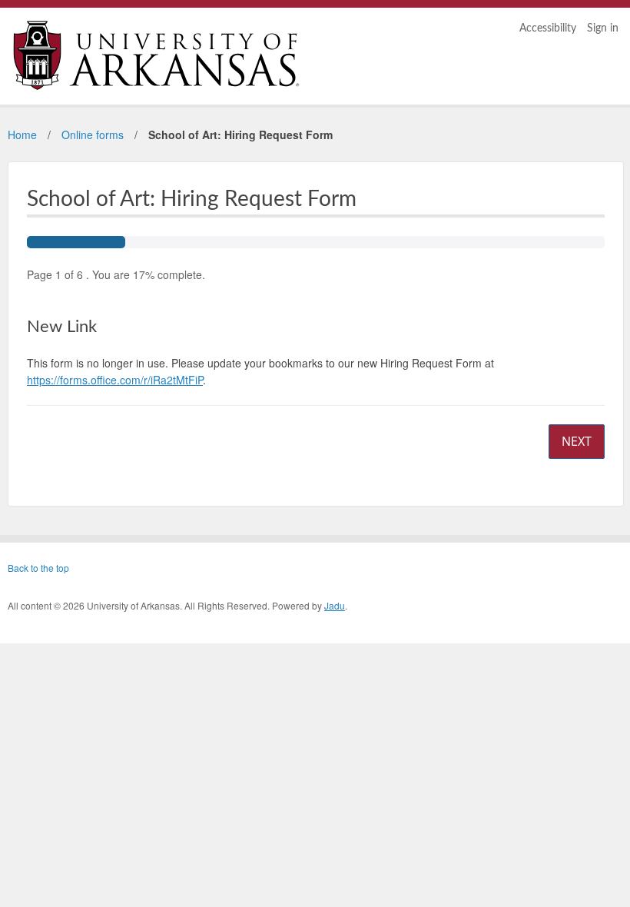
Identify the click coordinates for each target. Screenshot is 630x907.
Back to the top (38, 567)
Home (22, 134)
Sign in (602, 28)
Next (577, 441)
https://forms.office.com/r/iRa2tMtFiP (115, 379)
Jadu (334, 605)
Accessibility (547, 28)
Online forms (92, 134)
